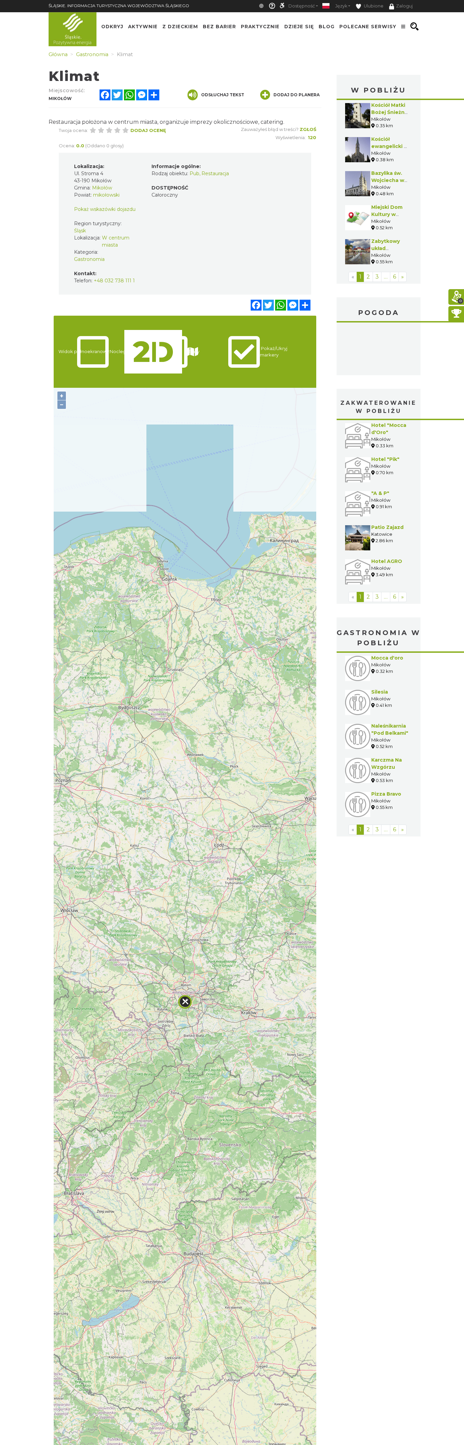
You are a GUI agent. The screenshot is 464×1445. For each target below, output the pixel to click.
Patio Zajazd (387, 527)
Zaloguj (404, 6)
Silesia (379, 692)
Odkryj (112, 26)
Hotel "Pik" (385, 459)
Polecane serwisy (367, 26)
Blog (327, 26)
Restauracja (215, 173)
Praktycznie (260, 26)
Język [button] (341, 6)
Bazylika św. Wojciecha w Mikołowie (387, 180)
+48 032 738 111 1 (114, 281)
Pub (194, 173)
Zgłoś (308, 129)
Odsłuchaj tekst (222, 94)
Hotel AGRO (386, 561)
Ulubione (373, 6)
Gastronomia (89, 259)
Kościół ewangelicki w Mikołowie (389, 146)
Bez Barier (219, 26)
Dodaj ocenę (148, 130)
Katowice (379, 349)
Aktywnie (143, 26)
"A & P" (380, 493)
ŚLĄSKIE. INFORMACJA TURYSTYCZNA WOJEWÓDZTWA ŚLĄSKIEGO (119, 5)
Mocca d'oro (387, 658)
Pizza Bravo (386, 794)
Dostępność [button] (301, 6)
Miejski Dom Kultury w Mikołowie (387, 214)
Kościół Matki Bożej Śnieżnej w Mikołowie (390, 112)
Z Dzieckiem (180, 26)
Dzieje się (299, 26)
